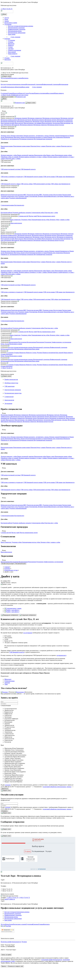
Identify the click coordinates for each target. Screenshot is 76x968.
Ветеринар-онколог (31, 416)
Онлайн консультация (7, 563)
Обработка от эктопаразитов (10, 440)
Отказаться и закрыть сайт (15, 966)
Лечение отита (5, 437)
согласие (7, 785)
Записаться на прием (7, 74)
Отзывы (10, 42)
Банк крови (11, 34)
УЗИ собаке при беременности (60, 489)
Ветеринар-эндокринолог (57, 418)
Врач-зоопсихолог (6, 552)
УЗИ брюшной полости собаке (11, 489)
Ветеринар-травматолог (17, 418)
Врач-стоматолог (6, 542)
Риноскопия (32, 562)
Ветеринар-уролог (31, 418)
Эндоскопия (8, 403)
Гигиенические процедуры (13, 393)
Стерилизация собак (37, 523)
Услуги (6, 17)
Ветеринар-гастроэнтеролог (38, 415)
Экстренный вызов (20, 563)
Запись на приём (6, 954)
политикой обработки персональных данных (57, 786)
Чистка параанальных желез (29, 532)
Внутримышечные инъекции (43, 440)
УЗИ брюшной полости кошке (33, 482)
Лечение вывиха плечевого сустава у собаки (33, 458)
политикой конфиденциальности (51, 959)
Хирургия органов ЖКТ (19, 505)
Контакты (7, 59)
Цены (6, 19)
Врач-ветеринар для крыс (59, 420)
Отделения (7, 24)
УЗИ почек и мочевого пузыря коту (12, 482)
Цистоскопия (14, 562)
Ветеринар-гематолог (30, 421)
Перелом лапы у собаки (12, 460)
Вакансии (11, 43)
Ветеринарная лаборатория (16, 32)
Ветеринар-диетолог (53, 415)
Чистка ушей (15, 532)
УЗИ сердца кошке (49, 482)
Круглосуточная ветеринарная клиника (20, 26)
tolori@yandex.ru (10, 899)
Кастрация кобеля (6, 523)
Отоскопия (39, 562)
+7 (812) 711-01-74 (6, 9)
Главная (6, 567)
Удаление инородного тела (9, 506)
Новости (11, 45)
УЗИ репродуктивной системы (11, 475)
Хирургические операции (12, 390)
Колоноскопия (23, 562)
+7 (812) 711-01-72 (24, 897)
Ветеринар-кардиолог (17, 416)
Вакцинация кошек (7, 447)
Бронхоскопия (5, 562)
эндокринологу (61, 655)
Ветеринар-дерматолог (21, 415)
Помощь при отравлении (55, 438)
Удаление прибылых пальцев (21, 523)
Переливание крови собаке (63, 456)
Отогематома (33, 506)
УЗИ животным (9, 386)
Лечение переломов (16, 437)
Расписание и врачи (10, 22)
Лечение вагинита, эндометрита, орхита (36, 437)
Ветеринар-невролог (16, 421)
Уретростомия (66, 505)
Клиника (7, 38)
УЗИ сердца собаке (27, 489)
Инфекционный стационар (16, 29)
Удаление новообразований (18, 508)
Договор (11, 48)
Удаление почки (48, 505)
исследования (27, 633)
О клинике (11, 40)
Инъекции (66, 438)
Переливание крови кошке (21, 447)
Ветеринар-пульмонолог (58, 416)
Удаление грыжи (23, 506)
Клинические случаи (11, 570)
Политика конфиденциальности (11, 942)
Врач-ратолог (10, 420)
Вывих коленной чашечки (25, 456)
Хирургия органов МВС (35, 505)
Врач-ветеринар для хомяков (24, 420)
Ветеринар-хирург (43, 418)
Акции (6, 21)
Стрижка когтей (6, 532)
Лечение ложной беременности (59, 437)
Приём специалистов (11, 379)
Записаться (4, 788)
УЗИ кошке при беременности (65, 482)
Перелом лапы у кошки (53, 447)
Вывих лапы (50, 456)
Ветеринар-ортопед (43, 416)
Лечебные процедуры (11, 383)
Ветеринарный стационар (16, 27)
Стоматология (8, 396)
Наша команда (12, 53)
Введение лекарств (20, 438)
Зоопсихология (9, 400)
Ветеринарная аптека (15, 31)
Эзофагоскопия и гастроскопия (53, 562)
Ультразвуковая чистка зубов (31, 542)
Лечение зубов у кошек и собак (50, 542)
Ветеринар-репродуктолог (45, 421)
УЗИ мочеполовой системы (42, 489)
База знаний (12, 52)
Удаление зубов (17, 542)
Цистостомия (57, 505)
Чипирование (9, 438)
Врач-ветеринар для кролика (42, 420)
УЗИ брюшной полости (28, 475)
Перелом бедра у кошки (38, 447)
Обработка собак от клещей (10, 458)
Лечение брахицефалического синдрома (50, 506)
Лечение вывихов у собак (9, 456)
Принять (3, 966)
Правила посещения (14, 50)
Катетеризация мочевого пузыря (36, 438)
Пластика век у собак (51, 523)
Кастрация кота (19, 515)
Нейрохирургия (6, 505)
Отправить (4, 811)
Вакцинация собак (40, 456)
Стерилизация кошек (7, 515)
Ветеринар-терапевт (7, 415)
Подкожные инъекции (26, 440)
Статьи (10, 47)
